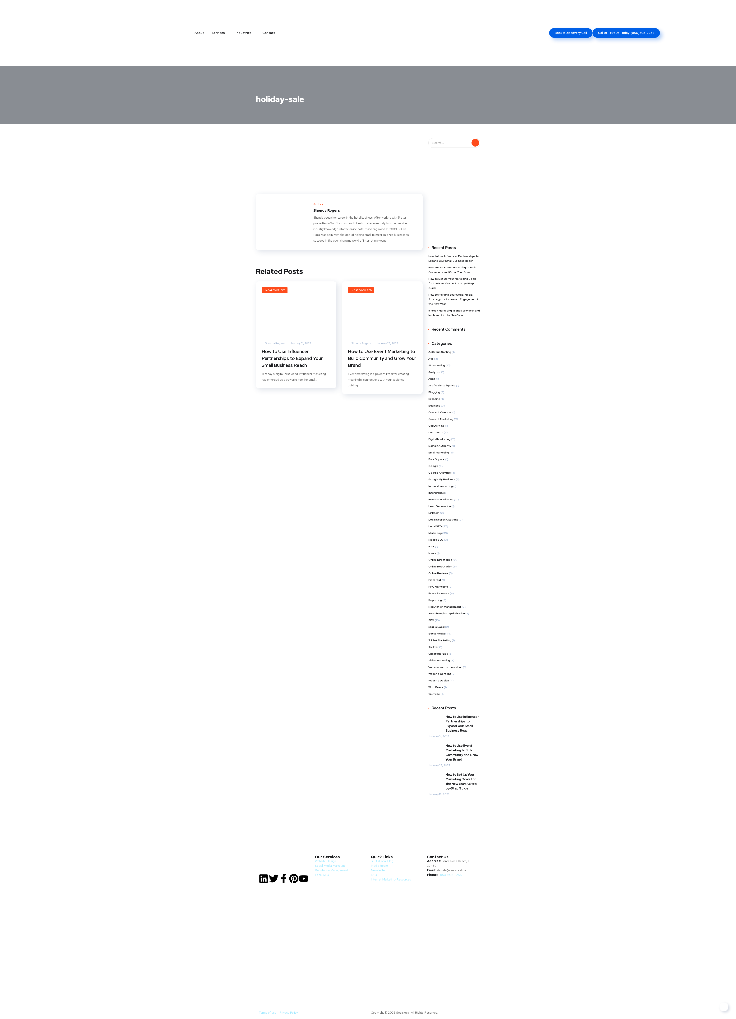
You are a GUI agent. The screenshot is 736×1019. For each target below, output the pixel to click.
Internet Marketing (440, 499)
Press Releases (438, 593)
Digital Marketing (439, 439)
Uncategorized (275, 290)
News (432, 553)
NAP (431, 546)
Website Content (439, 674)
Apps (431, 378)
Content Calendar (440, 412)
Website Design (438, 680)
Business (434, 405)
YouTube (434, 694)
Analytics (434, 372)
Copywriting (436, 425)
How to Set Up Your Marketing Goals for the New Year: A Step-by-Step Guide (452, 283)
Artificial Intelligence (441, 385)
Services (218, 33)
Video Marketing (439, 660)
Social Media (436, 633)
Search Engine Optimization (446, 613)
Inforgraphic (436, 492)
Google (433, 466)
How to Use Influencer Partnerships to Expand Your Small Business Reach (292, 358)
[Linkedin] (263, 878)
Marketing (435, 533)
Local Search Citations (443, 519)
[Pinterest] (294, 878)
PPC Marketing (438, 586)
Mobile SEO (435, 539)
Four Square (436, 459)
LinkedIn (433, 513)
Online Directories (440, 560)
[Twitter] (273, 878)
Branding (434, 399)
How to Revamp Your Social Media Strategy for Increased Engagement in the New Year (453, 299)
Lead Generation (439, 506)
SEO (431, 620)
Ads (431, 358)
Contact (268, 33)
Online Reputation (440, 566)
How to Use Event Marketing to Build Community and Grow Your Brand (382, 358)
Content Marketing (440, 419)
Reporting (435, 600)
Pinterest (434, 580)
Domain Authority (439, 446)
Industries (243, 33)
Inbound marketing (440, 486)
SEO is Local (436, 627)
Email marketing (438, 452)
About (199, 33)
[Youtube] (304, 878)
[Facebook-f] (283, 878)
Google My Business (441, 479)
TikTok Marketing (439, 640)
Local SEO (435, 526)
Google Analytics (439, 472)
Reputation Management (444, 606)
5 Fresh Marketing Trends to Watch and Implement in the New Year (454, 313)
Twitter (433, 647)
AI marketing (436, 365)
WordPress (435, 687)
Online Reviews (438, 573)
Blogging (434, 392)
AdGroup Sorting (439, 352)
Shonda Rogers (274, 343)
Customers (435, 432)
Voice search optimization (445, 667)
